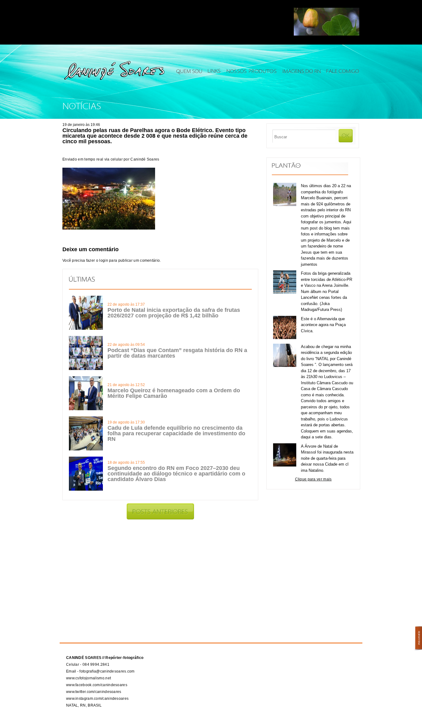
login (103, 260)
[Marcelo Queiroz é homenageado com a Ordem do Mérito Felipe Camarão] (86, 409)
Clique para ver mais (313, 479)
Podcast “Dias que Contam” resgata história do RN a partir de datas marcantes (177, 353)
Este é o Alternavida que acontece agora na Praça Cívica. (323, 324)
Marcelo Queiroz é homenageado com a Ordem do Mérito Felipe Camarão (174, 393)
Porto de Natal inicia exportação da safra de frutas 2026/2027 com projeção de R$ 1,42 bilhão (174, 313)
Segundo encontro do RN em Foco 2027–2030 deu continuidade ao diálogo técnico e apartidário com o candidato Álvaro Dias (176, 473)
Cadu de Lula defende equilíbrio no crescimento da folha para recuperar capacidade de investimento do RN (176, 433)
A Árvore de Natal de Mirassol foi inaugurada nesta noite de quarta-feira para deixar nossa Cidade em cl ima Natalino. (327, 458)
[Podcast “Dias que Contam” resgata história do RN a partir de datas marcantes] (86, 369)
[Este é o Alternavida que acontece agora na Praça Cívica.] (284, 338)
